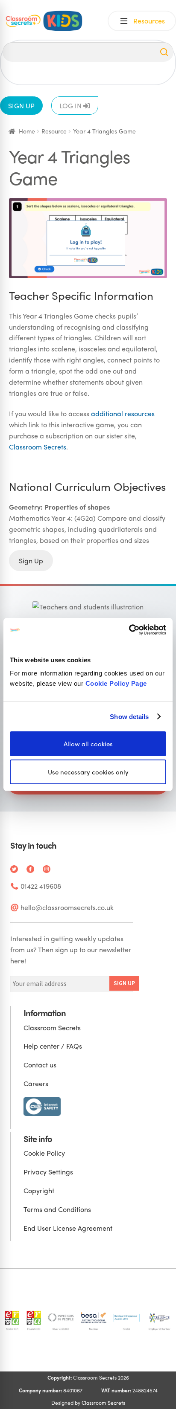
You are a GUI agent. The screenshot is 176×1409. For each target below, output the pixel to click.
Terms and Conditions (57, 1209)
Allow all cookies (88, 743)
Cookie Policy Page (116, 683)
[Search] (164, 52)
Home (27, 131)
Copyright (38, 1190)
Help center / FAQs (52, 1046)
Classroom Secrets (37, 447)
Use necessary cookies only (88, 772)
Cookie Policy (44, 1153)
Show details (129, 716)
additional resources (123, 413)
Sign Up (31, 560)
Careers (35, 1083)
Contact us (39, 1065)
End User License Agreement (67, 1228)
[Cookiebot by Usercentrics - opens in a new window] (128, 629)
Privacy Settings (48, 1172)
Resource (54, 131)
